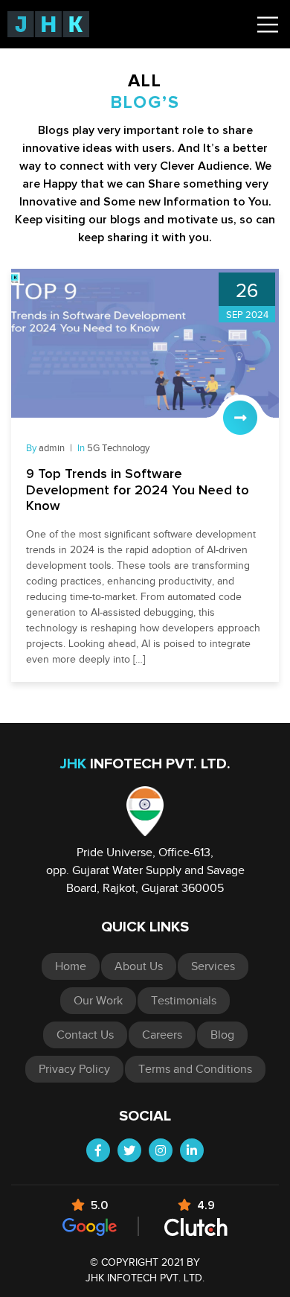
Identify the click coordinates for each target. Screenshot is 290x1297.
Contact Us (85, 1035)
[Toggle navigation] (268, 24)
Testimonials (183, 1000)
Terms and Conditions (195, 1069)
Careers (162, 1035)
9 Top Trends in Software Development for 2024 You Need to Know (137, 490)
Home (70, 966)
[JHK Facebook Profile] (98, 1150)
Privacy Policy (74, 1069)
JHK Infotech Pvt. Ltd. (145, 1278)
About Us (139, 966)
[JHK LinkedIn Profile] (192, 1150)
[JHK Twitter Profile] (129, 1150)
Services (213, 966)
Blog (222, 1035)
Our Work (98, 1000)
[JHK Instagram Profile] (161, 1150)
